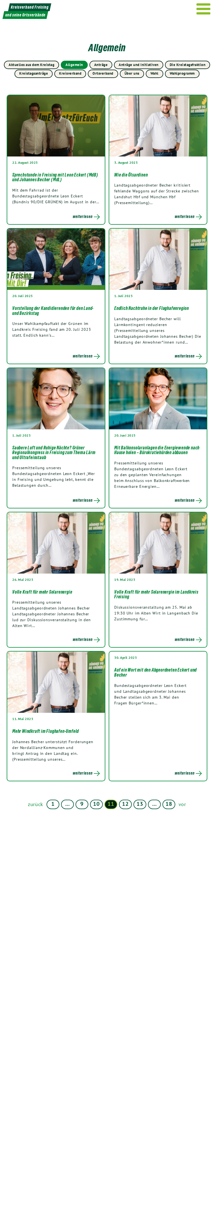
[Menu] (203, 9)
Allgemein (74, 64)
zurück (35, 804)
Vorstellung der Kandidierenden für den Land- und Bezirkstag (53, 310)
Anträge (101, 64)
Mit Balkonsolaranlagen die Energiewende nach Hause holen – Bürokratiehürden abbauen (157, 450)
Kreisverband (70, 73)
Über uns (132, 73)
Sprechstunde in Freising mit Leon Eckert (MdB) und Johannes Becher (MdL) (55, 177)
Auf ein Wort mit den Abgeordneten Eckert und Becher (155, 672)
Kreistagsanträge (33, 73)
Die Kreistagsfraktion (188, 64)
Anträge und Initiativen (139, 64)
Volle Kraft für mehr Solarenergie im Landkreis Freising (156, 594)
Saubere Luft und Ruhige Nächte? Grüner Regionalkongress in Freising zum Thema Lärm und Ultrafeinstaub (53, 452)
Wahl (154, 73)
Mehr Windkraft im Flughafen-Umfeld (45, 731)
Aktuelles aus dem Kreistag (31, 64)
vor (182, 804)
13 (140, 803)
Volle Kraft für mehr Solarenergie (43, 592)
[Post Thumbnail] (56, 125)
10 (96, 803)
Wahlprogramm (182, 73)
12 (125, 803)
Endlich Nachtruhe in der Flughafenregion (151, 308)
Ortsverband (103, 73)
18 (169, 803)
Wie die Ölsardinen (131, 175)
